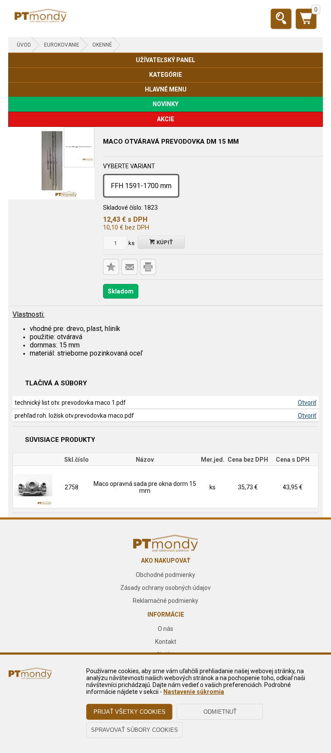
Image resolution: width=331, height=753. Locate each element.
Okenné (102, 45)
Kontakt (165, 641)
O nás (165, 628)
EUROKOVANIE (61, 45)
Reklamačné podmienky (165, 600)
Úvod (24, 45)
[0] (306, 22)
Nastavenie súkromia (193, 691)
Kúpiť (164, 242)
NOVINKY (165, 104)
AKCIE (165, 119)
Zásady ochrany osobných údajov (165, 587)
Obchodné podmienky (165, 574)
